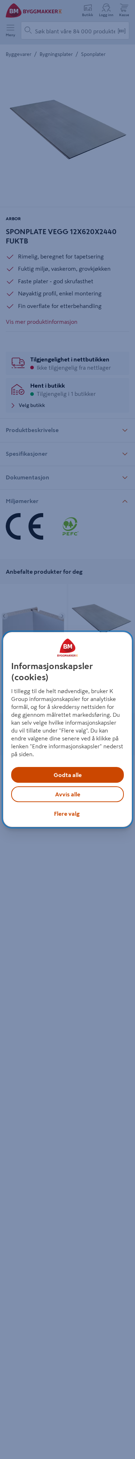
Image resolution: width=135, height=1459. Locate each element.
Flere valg (67, 813)
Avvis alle (67, 794)
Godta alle (68, 775)
